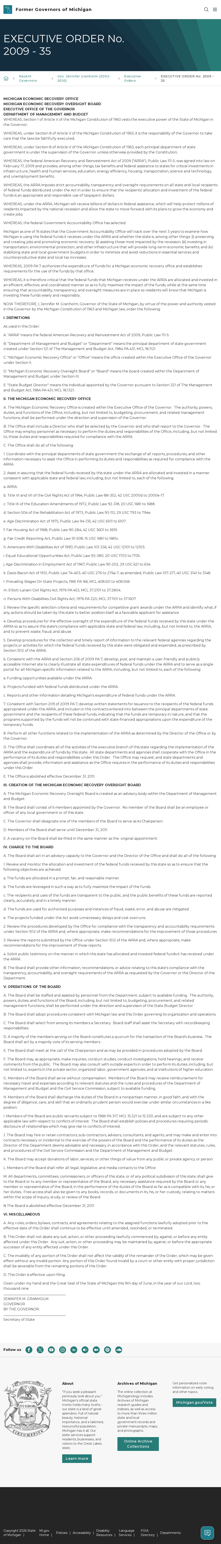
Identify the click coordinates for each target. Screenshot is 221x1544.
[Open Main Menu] (215, 9)
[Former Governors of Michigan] (6, 78)
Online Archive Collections (138, 1444)
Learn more (77, 1458)
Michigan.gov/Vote (194, 1402)
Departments (170, 1533)
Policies (61, 1533)
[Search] (206, 9)
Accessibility (82, 1533)
